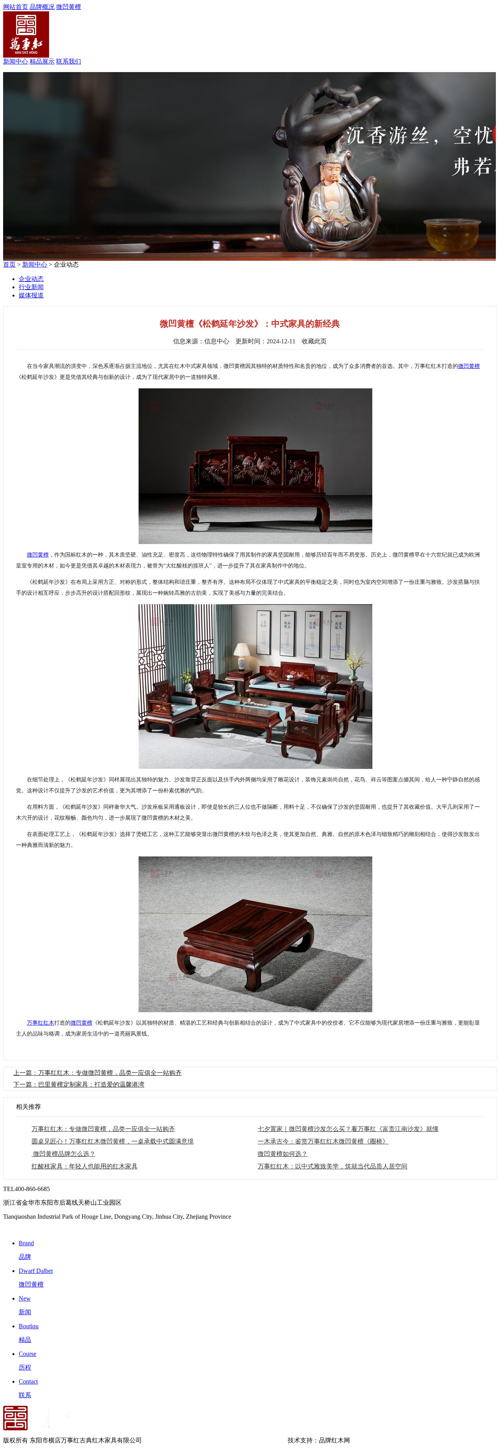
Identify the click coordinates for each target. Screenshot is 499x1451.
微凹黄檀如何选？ (283, 1154)
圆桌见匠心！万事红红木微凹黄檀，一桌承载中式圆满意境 (113, 1141)
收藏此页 (314, 341)
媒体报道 (31, 295)
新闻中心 (15, 61)
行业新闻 (31, 287)
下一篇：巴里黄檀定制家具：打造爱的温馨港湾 (78, 1084)
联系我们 (68, 61)
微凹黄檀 (68, 7)
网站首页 (15, 7)
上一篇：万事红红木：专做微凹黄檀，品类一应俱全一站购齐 (97, 1072)
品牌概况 (42, 7)
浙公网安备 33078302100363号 (244, 1440)
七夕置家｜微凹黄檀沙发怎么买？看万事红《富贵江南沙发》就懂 (348, 1129)
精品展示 (42, 61)
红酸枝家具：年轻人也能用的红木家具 (85, 1166)
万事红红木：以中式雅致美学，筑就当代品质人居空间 (332, 1166)
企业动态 (31, 279)
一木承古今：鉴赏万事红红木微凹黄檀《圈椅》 (323, 1141)
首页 (9, 264)
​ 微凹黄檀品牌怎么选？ (64, 1154)
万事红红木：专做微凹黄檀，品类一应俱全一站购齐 (103, 1129)
